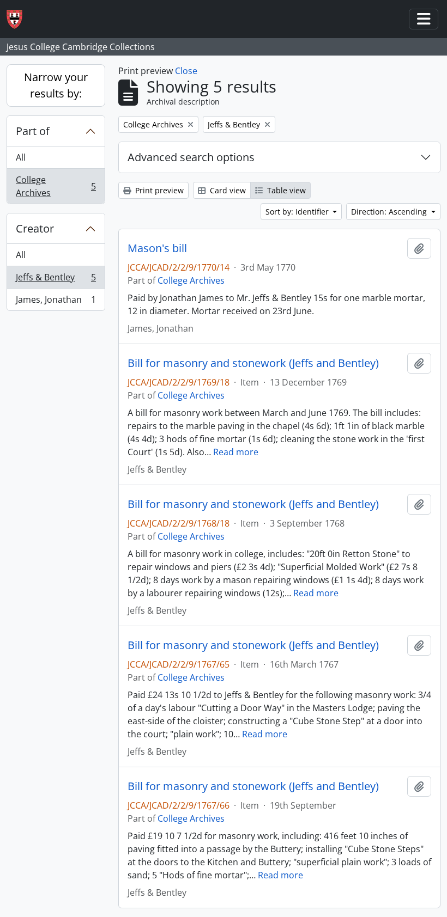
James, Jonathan (55, 302)
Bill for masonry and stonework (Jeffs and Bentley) (253, 363)
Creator (35, 228)
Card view (227, 190)
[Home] (19, 19)
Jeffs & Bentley (55, 280)
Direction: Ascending (390, 211)
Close (186, 71)
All (21, 157)
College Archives (55, 186)
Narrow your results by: (56, 85)
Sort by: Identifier (298, 211)
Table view (285, 190)
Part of (33, 131)
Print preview (158, 190)
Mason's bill (157, 248)
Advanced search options (191, 157)
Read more (235, 452)
